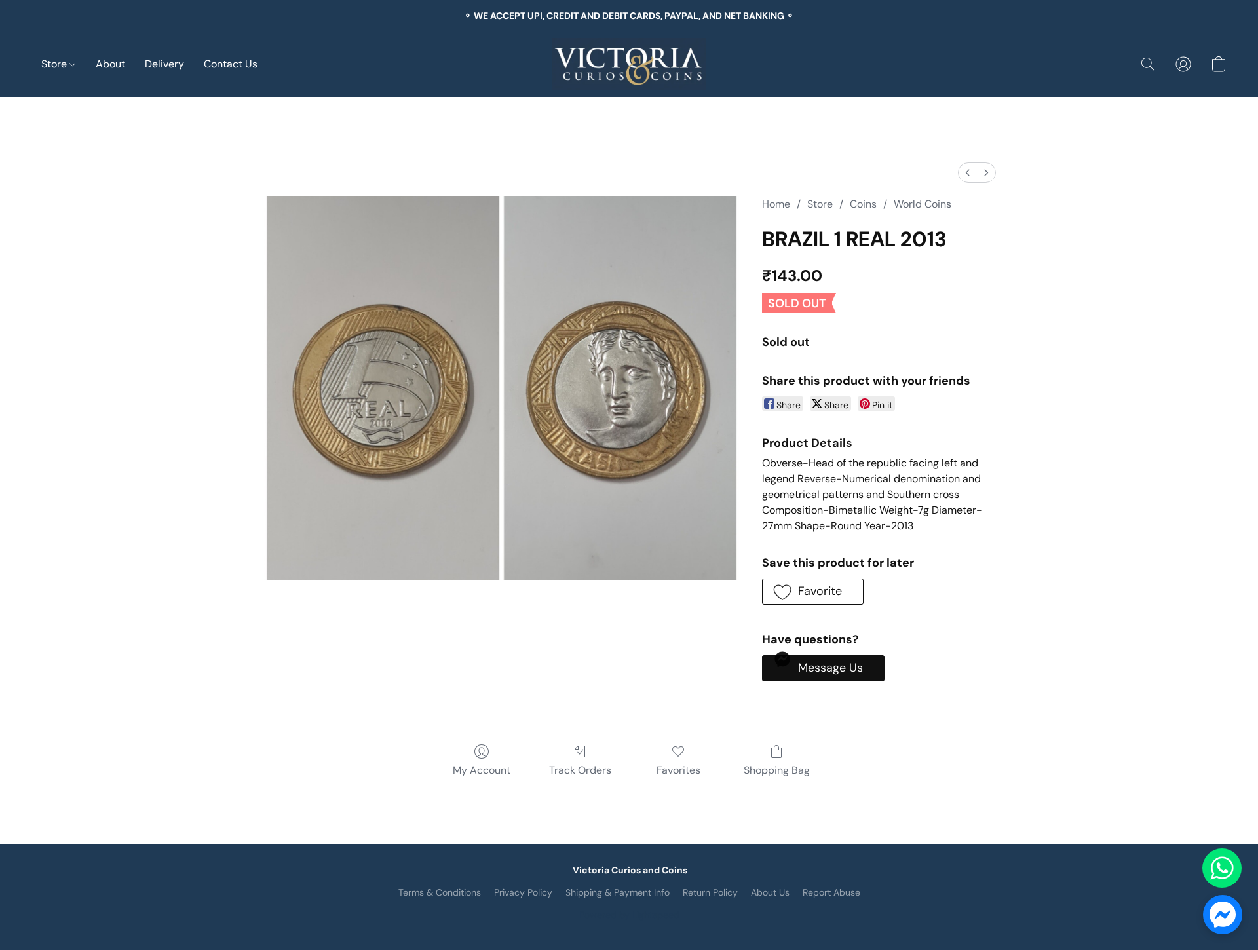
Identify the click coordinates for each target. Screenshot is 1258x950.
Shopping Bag (777, 770)
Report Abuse (831, 892)
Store (55, 64)
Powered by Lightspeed (629, 915)
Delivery (164, 64)
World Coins (922, 204)
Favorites (678, 770)
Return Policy (710, 892)
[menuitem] (968, 172)
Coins (863, 204)
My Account (481, 770)
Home (776, 204)
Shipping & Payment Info (617, 892)
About (110, 64)
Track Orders (580, 770)
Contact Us (230, 64)
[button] (629, 64)
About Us (770, 892)
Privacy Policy (523, 892)
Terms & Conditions (439, 892)
